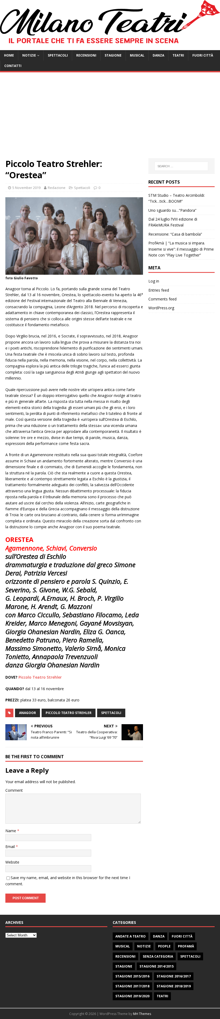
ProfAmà (186, 946)
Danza (158, 55)
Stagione (113, 55)
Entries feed (158, 290)
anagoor (27, 713)
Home (9, 55)
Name (11, 830)
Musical (137, 55)
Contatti (12, 66)
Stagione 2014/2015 (157, 966)
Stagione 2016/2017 (174, 976)
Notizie (29, 55)
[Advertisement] (110, 117)
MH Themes (142, 1013)
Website (12, 862)
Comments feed (162, 299)
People (164, 946)
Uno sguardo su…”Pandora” (172, 210)
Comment (14, 790)
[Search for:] (181, 166)
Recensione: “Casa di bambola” (175, 234)
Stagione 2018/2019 (174, 986)
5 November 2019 (26, 187)
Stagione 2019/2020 (132, 996)
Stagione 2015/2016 (132, 976)
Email (10, 846)
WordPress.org (161, 307)
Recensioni (86, 55)
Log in (153, 281)
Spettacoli (58, 55)
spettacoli (111, 713)
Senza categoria (158, 956)
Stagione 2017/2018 (132, 986)
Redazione (56, 187)
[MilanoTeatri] (110, 47)
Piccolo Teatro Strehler (40, 677)
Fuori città (202, 55)
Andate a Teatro (130, 936)
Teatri (178, 55)
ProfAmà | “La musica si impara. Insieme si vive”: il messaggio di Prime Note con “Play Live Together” (181, 249)
